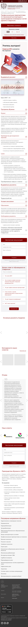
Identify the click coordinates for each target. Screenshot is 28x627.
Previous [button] (1, 332)
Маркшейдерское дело (7, 560)
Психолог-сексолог (6, 542)
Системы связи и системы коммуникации (11, 571)
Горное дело (4, 546)
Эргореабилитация (6, 528)
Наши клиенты (3, 594)
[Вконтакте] (2, 623)
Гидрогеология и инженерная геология (11, 521)
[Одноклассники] (5, 623)
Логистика (3, 573)
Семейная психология (6, 544)
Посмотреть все (14, 308)
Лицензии (2, 590)
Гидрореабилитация (6, 525)
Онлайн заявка (14, 598)
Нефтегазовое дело (6, 566)
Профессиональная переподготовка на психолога (14, 537)
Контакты (2, 597)
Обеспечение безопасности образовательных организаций (13, 531)
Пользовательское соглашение (6, 619)
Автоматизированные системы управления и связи (12, 563)
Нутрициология (5, 523)
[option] (14, 324)
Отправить (14, 257)
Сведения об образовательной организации (4, 586)
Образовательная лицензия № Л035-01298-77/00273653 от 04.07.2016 (13, 8)
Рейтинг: (4, 611)
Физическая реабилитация (8, 553)
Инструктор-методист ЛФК (8, 555)
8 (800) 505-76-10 (22, 1)
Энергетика (4, 569)
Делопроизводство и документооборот (11, 576)
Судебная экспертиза (6, 557)
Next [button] (27, 332)
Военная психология (6, 539)
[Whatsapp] (7, 623)
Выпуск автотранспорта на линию (9, 534)
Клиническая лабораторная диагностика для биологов (12, 549)
